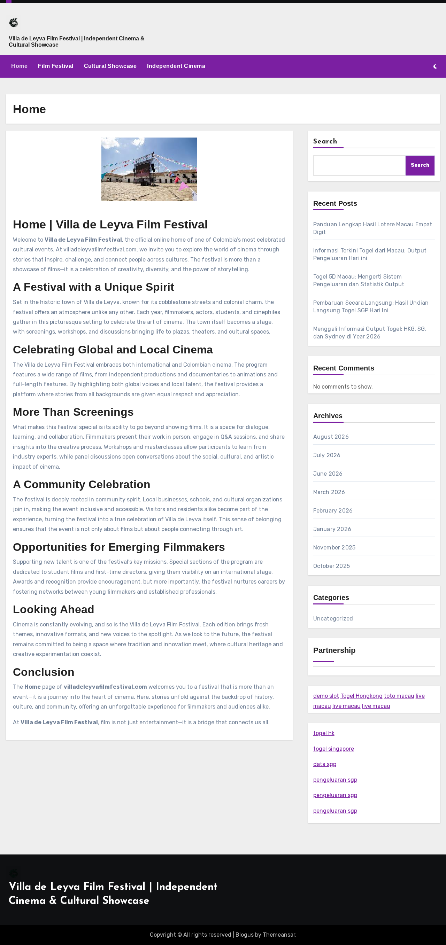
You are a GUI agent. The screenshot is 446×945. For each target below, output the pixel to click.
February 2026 (333, 510)
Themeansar (279, 934)
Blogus (245, 934)
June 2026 (328, 473)
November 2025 (334, 547)
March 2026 (329, 492)
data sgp (324, 764)
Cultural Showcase (110, 66)
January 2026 (332, 529)
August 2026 (331, 437)
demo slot (326, 696)
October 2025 (331, 566)
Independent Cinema (176, 66)
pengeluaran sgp (335, 779)
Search (325, 141)
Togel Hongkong (361, 696)
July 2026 (327, 455)
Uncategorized (333, 618)
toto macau (399, 696)
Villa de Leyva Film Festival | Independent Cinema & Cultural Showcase (77, 42)
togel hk (323, 733)
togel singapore (333, 748)
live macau (346, 706)
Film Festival (56, 66)
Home (19, 66)
